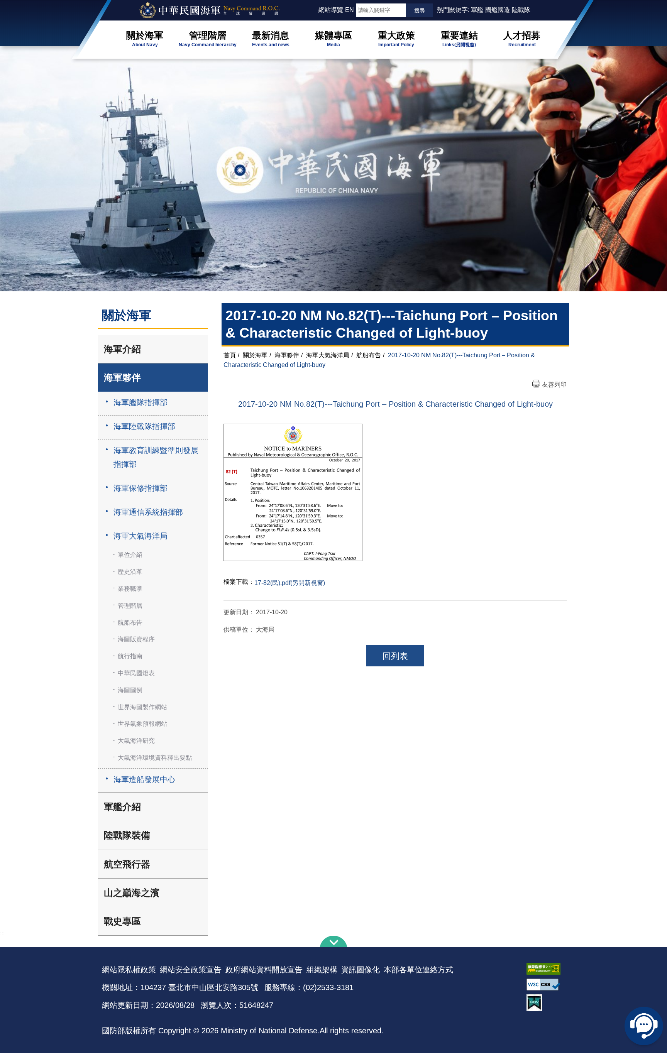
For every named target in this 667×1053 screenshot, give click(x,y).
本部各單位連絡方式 (418, 969)
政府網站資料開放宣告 (264, 969)
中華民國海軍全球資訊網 (220, 10)
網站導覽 (330, 10)
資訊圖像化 (360, 969)
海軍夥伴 (122, 377)
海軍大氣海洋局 (140, 536)
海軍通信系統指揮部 (148, 512)
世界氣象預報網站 (142, 723)
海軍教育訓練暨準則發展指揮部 (155, 457)
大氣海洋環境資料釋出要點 (155, 757)
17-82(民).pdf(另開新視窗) (289, 583)
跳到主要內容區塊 (18, 4)
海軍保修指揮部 (140, 488)
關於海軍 (255, 355)
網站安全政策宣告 (191, 969)
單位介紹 (130, 554)
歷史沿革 (130, 571)
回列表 (395, 656)
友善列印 (554, 384)
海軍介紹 (122, 349)
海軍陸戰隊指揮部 (144, 426)
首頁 (229, 355)
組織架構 (321, 969)
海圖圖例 (130, 690)
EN (349, 10)
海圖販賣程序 (136, 639)
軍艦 (477, 10)
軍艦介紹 (122, 806)
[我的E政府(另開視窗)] (545, 1002)
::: (315, 10)
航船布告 (130, 622)
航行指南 (130, 656)
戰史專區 (122, 921)
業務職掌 (130, 588)
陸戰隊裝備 (127, 835)
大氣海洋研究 (136, 740)
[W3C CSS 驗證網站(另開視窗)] (545, 984)
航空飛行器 (127, 864)
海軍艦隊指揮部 (140, 402)
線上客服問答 (644, 1026)
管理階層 (130, 605)
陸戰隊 (521, 10)
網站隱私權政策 (129, 969)
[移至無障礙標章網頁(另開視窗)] (545, 969)
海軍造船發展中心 (144, 779)
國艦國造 (497, 10)
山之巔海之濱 (131, 892)
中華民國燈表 (136, 673)
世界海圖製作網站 (142, 707)
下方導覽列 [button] (333, 941)
